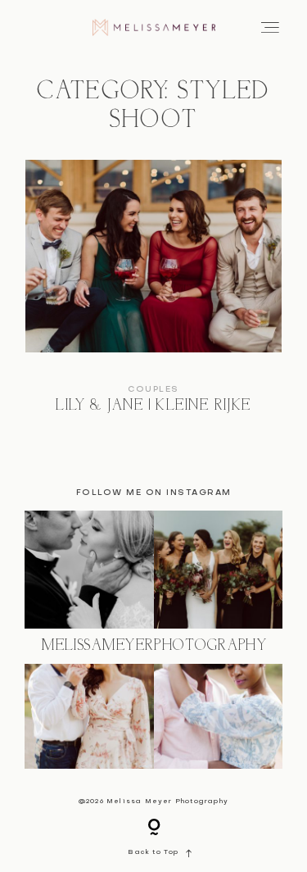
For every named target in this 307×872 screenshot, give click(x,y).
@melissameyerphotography (154, 646)
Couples (153, 389)
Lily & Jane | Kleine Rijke (153, 297)
